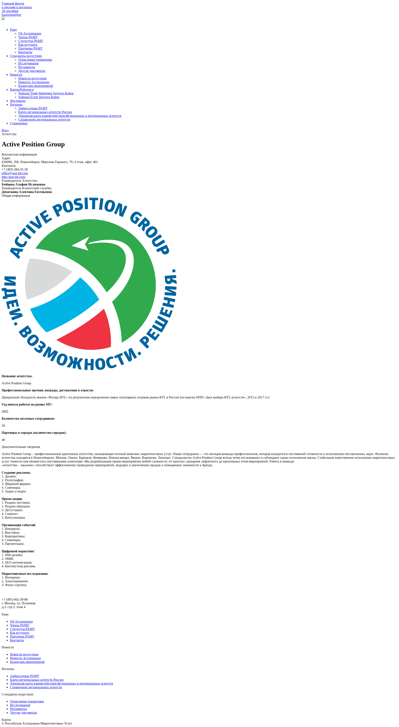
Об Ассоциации (29, 33)
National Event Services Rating (38, 97)
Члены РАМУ (28, 37)
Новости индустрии (32, 78)
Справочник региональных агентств (44, 119)
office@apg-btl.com (15, 173)
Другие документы (31, 71)
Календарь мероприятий (35, 86)
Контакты (25, 52)
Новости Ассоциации (33, 82)
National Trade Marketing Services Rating (46, 93)
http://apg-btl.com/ (14, 177)
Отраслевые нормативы (35, 59)
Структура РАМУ (30, 41)
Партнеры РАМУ (30, 48)
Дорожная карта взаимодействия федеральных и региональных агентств (69, 115)
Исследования (28, 63)
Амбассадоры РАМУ (33, 108)
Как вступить (27, 44)
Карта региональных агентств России (45, 112)
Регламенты (26, 67)
